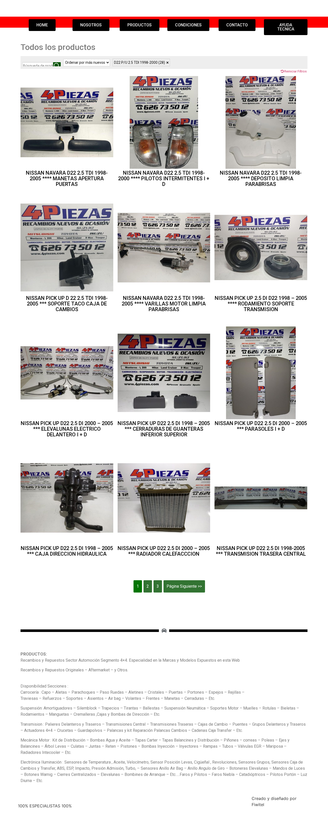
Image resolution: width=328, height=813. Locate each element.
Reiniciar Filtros (295, 71)
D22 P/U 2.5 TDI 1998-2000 (139, 62)
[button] (42, 25)
